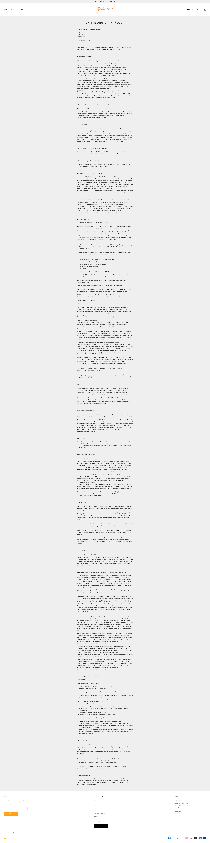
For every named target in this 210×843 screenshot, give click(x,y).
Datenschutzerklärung (99, 813)
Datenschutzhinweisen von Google (88, 431)
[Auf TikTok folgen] (13, 832)
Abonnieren (10, 813)
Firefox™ (95, 370)
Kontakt (96, 803)
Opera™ (101, 370)
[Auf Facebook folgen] (5, 832)
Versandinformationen (99, 822)
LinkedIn (79, 659)
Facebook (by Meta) (96, 495)
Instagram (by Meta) (82, 615)
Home (6, 9)
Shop (12, 9)
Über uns (21, 9)
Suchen (96, 800)
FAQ (95, 808)
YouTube (79, 633)
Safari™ (84, 370)
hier (87, 611)
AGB (95, 811)
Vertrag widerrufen (101, 826)
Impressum (97, 816)
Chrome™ (89, 370)
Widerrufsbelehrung (99, 819)
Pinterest (79, 646)
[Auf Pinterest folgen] (9, 832)
